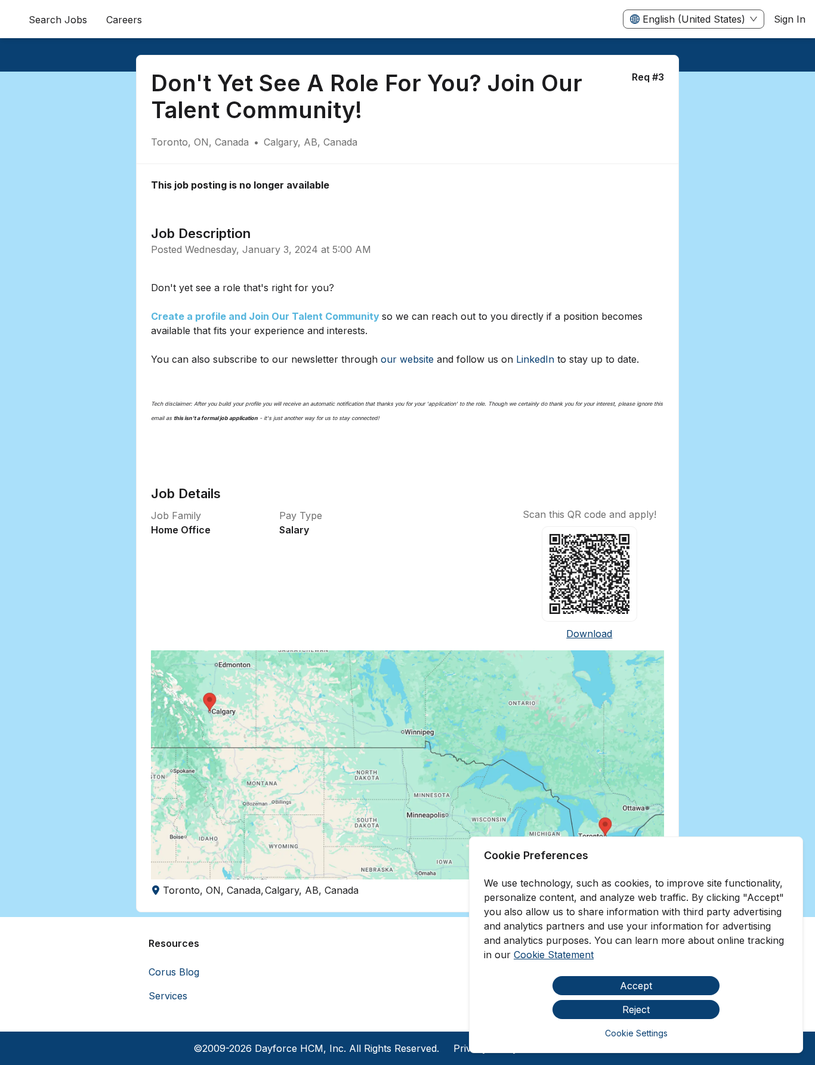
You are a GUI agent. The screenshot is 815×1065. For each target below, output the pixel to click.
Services (168, 996)
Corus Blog (174, 972)
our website (407, 359)
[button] (408, 764)
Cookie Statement (554, 955)
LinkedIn (535, 359)
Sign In (789, 19)
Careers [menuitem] (124, 20)
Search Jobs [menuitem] (58, 20)
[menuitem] (124, 20)
